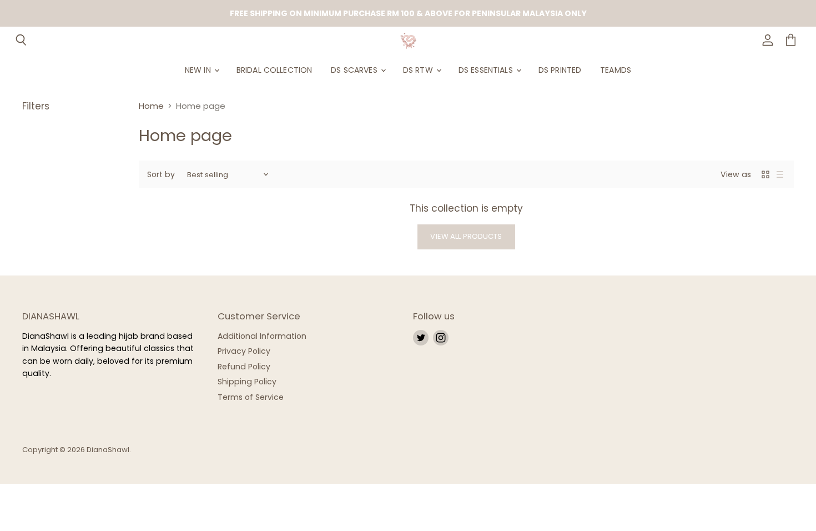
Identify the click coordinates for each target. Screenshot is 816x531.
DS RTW (419, 70)
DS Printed (559, 70)
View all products (466, 236)
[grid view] (765, 174)
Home (151, 106)
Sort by (161, 174)
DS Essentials (487, 70)
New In (199, 70)
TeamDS (615, 70)
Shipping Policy (247, 381)
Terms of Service (251, 397)
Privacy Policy (244, 351)
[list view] (779, 174)
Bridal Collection (274, 70)
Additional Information (262, 336)
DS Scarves (355, 70)
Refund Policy (244, 366)
